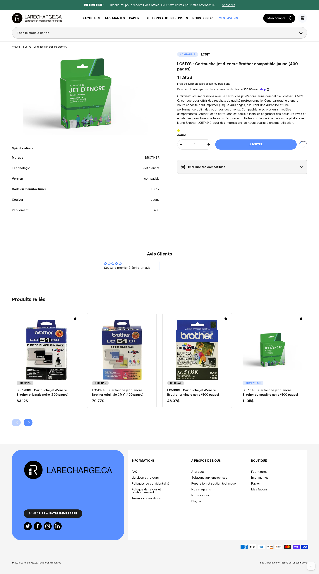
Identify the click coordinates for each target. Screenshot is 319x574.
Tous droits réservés (49, 562)
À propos (198, 471)
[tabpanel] (86, 183)
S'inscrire (228, 5)
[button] (302, 18)
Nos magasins (201, 489)
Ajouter (256, 144)
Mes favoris (259, 489)
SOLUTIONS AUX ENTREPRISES (166, 18)
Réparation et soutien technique (213, 483)
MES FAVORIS (228, 18)
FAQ (134, 471)
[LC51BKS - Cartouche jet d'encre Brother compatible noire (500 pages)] (272, 350)
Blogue (196, 501)
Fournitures (259, 471)
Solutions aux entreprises (209, 477)
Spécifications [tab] (22, 148)
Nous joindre (200, 495)
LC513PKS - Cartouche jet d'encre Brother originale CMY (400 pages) (117, 392)
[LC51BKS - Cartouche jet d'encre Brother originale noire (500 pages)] (197, 350)
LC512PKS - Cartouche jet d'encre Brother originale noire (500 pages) (42, 392)
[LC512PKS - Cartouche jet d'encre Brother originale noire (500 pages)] (46, 350)
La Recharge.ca (28, 562)
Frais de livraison (187, 83)
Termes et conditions (146, 498)
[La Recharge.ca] (68, 462)
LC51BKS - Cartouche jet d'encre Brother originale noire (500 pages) (193, 392)
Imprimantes (259, 477)
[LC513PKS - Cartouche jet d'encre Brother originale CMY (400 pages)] (122, 350)
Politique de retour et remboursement (146, 490)
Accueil (16, 47)
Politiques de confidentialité (150, 483)
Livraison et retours (145, 477)
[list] (85, 93)
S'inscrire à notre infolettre (53, 513)
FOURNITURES (90, 18)
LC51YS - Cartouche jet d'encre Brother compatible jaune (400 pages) (45, 47)
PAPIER (134, 18)
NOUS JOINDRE (203, 18)
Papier (255, 483)
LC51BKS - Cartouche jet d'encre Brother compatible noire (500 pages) (270, 392)
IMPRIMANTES (114, 18)
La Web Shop (300, 562)
